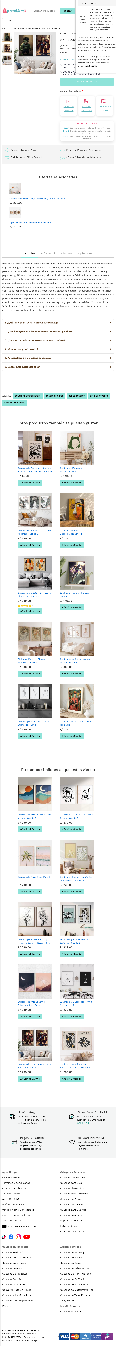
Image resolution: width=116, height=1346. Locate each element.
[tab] (29, 253)
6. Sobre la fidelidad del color (58, 366)
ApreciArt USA (10, 1199)
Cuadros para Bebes (72, 1204)
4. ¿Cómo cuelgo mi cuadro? (58, 349)
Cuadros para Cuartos (73, 1209)
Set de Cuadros (77, 396)
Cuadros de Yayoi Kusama (75, 1295)
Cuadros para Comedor (74, 1193)
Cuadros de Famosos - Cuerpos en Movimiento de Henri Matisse (35, 470)
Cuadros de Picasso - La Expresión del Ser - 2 (72, 532)
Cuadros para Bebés (14, 1263)
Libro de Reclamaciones (22, 1226)
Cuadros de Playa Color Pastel (34, 877)
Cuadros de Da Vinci (72, 1279)
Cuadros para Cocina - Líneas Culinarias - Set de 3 (33, 723)
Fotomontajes (68, 1226)
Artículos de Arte (12, 1220)
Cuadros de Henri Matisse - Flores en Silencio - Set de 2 (75, 1066)
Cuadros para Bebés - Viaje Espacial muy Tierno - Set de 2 (37, 199)
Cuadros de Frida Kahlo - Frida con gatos (76, 723)
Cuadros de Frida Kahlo (74, 1284)
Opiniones (85, 253)
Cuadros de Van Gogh (72, 1252)
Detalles (30, 253)
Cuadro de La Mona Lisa (16, 1295)
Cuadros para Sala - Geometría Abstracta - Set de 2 (34, 594)
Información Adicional (57, 253)
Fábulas (6, 1306)
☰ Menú (8, 20)
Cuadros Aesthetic (13, 1252)
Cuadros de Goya (70, 1263)
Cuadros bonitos (54, 396)
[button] (7, 37)
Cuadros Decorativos (72, 1177)
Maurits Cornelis (70, 1306)
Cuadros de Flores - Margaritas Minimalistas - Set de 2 (76, 878)
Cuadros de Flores (71, 1199)
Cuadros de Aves (12, 1268)
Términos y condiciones (16, 1182)
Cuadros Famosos (70, 1311)
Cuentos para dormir (72, 1231)
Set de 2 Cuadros (99, 396)
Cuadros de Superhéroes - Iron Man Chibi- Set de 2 (34, 1066)
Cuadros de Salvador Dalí (75, 1268)
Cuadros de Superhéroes (28, 396)
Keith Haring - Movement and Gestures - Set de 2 (75, 941)
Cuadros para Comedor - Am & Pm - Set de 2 (76, 1003)
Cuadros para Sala (71, 1182)
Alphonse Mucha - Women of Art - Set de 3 (30, 222)
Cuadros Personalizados (16, 1257)
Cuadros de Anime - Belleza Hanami (74, 594)
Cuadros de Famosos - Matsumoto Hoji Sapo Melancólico (71, 471)
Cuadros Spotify (11, 1279)
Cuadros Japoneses (13, 1284)
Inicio (5, 28)
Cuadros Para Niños (14, 403)
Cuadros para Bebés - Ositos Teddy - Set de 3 (75, 661)
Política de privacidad (14, 1204)
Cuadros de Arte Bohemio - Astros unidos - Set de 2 (32, 1003)
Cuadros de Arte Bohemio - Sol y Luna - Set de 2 (34, 816)
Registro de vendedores (16, 1215)
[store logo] (14, 11)
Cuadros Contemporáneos (17, 1300)
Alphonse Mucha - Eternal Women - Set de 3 (31, 661)
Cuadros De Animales (14, 1273)
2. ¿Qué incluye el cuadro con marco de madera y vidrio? (58, 331)
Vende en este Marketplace (18, 1209)
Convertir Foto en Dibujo (16, 1289)
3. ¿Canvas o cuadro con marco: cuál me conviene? (58, 340)
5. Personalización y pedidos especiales (58, 357)
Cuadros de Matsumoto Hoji (76, 1289)
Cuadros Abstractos (72, 1188)
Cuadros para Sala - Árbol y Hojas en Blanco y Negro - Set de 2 (34, 942)
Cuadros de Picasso (71, 1257)
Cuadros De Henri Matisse (75, 1273)
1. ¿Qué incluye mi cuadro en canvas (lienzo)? (58, 322)
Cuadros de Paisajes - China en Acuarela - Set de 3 (34, 532)
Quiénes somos (11, 1177)
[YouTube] (26, 1236)
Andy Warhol (67, 1300)
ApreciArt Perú (11, 1193)
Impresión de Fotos (71, 1220)
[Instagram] (18, 1236)
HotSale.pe (32, 1340)
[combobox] (45, 11)
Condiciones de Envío (14, 1188)
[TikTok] (3, 1236)
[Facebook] (11, 1236)
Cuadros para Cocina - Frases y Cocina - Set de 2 (76, 816)
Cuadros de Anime (71, 1215)
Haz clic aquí (90, 66)
